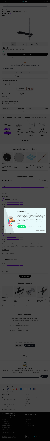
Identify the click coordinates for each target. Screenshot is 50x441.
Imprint (37, 230)
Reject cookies (31, 226)
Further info (38, 226)
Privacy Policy (42, 230)
